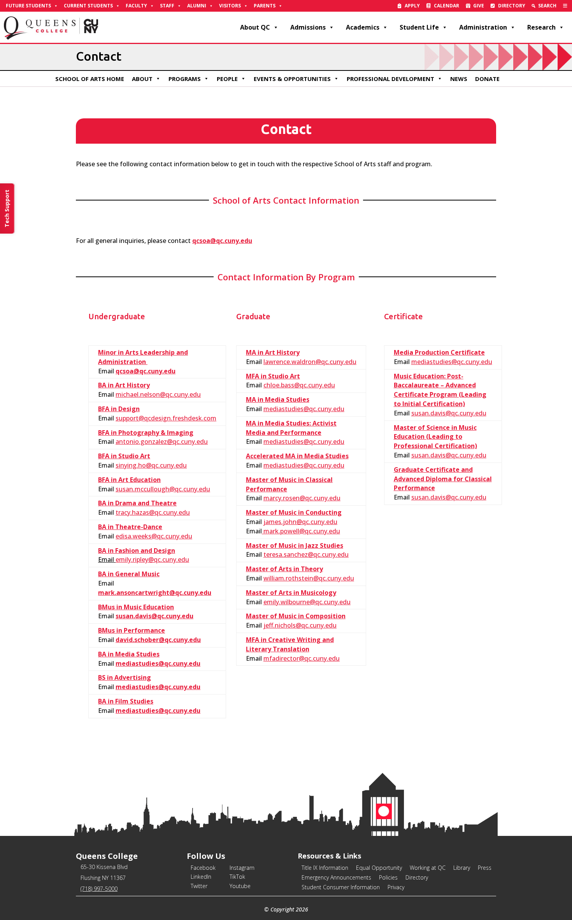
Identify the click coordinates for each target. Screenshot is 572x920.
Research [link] (541, 27)
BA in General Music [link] (129, 574)
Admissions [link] (308, 27)
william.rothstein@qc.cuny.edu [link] (308, 578)
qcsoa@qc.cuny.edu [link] (145, 371)
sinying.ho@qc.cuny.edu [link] (151, 465)
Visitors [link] (230, 5)
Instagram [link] (242, 867)
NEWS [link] (458, 79)
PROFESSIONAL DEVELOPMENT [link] (390, 79)
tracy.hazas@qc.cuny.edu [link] (153, 512)
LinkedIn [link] (201, 876)
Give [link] (478, 5)
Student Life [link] (419, 27)
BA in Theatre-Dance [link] (130, 526)
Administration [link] (483, 27)
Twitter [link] (199, 886)
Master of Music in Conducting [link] (294, 512)
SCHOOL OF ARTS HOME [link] (89, 79)
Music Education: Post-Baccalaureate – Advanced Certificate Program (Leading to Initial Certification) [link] (440, 390)
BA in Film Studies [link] (125, 701)
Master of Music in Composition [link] (296, 616)
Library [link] (461, 867)
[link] (565, 6)
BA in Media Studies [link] (129, 654)
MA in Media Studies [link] (277, 399)
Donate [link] (487, 79)
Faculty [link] (136, 5)
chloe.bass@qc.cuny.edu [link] (299, 385)
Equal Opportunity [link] (379, 867)
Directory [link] (511, 5)
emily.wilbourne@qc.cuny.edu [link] (307, 602)
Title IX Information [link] (325, 867)
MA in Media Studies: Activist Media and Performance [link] (291, 428)
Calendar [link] (446, 5)
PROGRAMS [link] (184, 79)
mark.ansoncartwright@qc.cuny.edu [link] (154, 592)
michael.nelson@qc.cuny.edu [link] (158, 394)
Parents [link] (264, 5)
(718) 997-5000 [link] (99, 888)
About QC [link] (255, 27)
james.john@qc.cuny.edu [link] (300, 521)
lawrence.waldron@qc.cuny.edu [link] (309, 361)
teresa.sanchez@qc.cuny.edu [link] (306, 554)
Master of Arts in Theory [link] (284, 569)
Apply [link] (412, 5)
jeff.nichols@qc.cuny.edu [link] (300, 625)
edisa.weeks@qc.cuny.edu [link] (154, 536)
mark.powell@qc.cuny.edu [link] (301, 531)
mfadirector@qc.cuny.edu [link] (301, 658)
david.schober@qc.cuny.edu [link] (158, 639)
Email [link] (107, 559)
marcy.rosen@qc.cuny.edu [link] (301, 498)
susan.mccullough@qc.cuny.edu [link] (163, 489)
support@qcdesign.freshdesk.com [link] (166, 418)
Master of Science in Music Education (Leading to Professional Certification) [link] (435, 436)
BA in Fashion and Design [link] (136, 550)
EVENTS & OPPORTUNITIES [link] (292, 79)
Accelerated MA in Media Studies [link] (297, 456)
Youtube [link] (240, 886)
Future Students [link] (28, 5)
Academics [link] (362, 27)
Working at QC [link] (428, 867)
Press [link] (484, 867)
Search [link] (547, 5)
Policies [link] (388, 877)
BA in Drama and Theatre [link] (137, 503)
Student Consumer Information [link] (341, 887)
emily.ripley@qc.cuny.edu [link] (152, 559)
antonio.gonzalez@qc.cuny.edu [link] (162, 441)
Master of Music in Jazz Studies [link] (294, 545)
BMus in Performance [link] (131, 630)
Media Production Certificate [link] (439, 352)
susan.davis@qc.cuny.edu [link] (154, 616)
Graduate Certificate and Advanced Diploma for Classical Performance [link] (443, 479)
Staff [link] (167, 5)
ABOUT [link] (142, 79)
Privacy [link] (396, 887)
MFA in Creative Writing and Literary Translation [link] (290, 644)
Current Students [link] (88, 5)
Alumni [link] (196, 5)
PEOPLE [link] (227, 79)
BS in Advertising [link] (124, 677)
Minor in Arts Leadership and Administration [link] (143, 357)
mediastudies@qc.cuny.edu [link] (158, 663)
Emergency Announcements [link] (336, 877)
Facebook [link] (203, 867)
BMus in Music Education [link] (136, 607)
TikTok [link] (237, 876)
